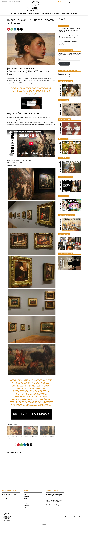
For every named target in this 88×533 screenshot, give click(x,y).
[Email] (18, 29)
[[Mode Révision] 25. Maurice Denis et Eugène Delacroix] (14, 430)
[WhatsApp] (11, 29)
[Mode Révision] (14, 68)
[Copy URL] (21, 29)
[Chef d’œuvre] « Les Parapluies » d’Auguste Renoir (69, 42)
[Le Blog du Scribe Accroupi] (33, 6)
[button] (69, 2)
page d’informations (27, 399)
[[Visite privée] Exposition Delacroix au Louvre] (31, 430)
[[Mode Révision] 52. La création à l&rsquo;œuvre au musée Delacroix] (47, 430)
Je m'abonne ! (64, 64)
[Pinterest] (8, 29)
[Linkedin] (63, 2)
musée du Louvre (36, 91)
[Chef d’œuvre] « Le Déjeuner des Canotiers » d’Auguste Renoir (69, 36)
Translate (72, 77)
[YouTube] (59, 2)
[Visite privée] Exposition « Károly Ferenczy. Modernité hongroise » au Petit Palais (69, 30)
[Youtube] (10, 498)
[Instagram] (61, 2)
